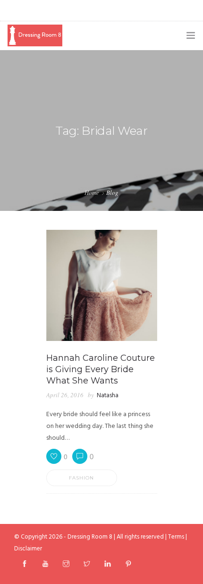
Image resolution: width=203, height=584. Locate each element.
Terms (176, 537)
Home (92, 192)
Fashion (81, 478)
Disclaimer (28, 549)
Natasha (107, 396)
